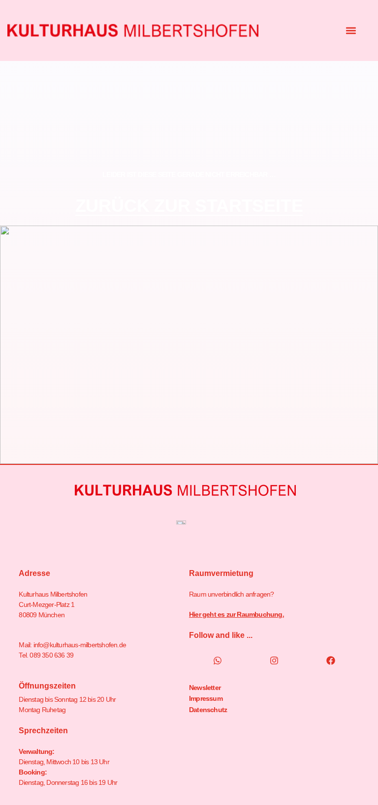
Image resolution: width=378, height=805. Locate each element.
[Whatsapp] (217, 660)
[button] (351, 31)
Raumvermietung (221, 573)
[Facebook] (330, 660)
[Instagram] (274, 660)
